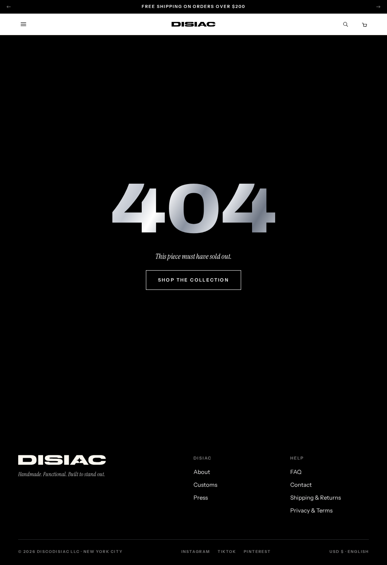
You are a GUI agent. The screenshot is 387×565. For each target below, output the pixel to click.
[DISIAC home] (193, 24)
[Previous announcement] (9, 7)
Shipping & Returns (315, 497)
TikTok (227, 551)
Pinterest (257, 551)
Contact (301, 484)
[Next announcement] (378, 7)
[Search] (345, 24)
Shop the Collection (193, 280)
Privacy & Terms (311, 510)
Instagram (195, 551)
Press (201, 497)
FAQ (296, 471)
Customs (205, 484)
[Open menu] (23, 24)
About (202, 471)
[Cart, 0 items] (363, 24)
